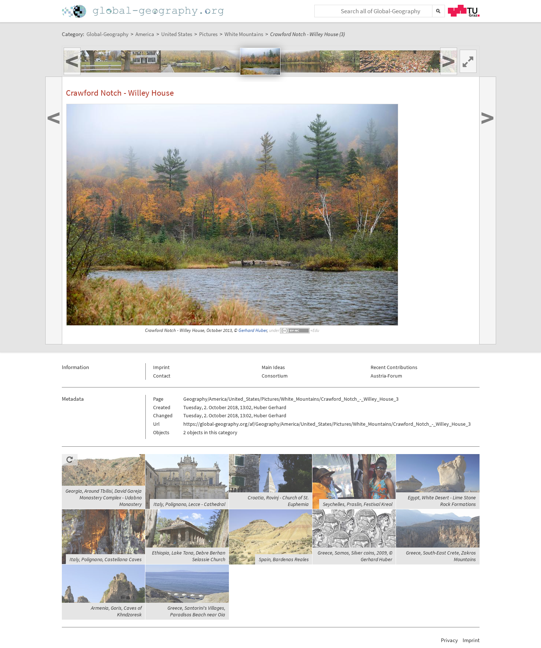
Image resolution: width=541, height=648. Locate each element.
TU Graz (464, 11)
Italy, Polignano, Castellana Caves (106, 559)
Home (143, 11)
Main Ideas (273, 367)
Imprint (161, 367)
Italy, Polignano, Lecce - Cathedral (189, 504)
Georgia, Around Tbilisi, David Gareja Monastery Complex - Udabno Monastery (104, 497)
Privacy (449, 640)
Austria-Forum (386, 375)
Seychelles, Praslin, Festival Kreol (357, 504)
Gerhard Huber (252, 330)
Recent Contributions (394, 367)
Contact (161, 375)
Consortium (275, 375)
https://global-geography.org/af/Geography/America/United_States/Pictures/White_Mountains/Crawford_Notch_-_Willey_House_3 (327, 424)
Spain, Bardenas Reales (284, 559)
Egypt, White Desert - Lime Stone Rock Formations (442, 500)
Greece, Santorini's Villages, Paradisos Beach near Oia (196, 611)
